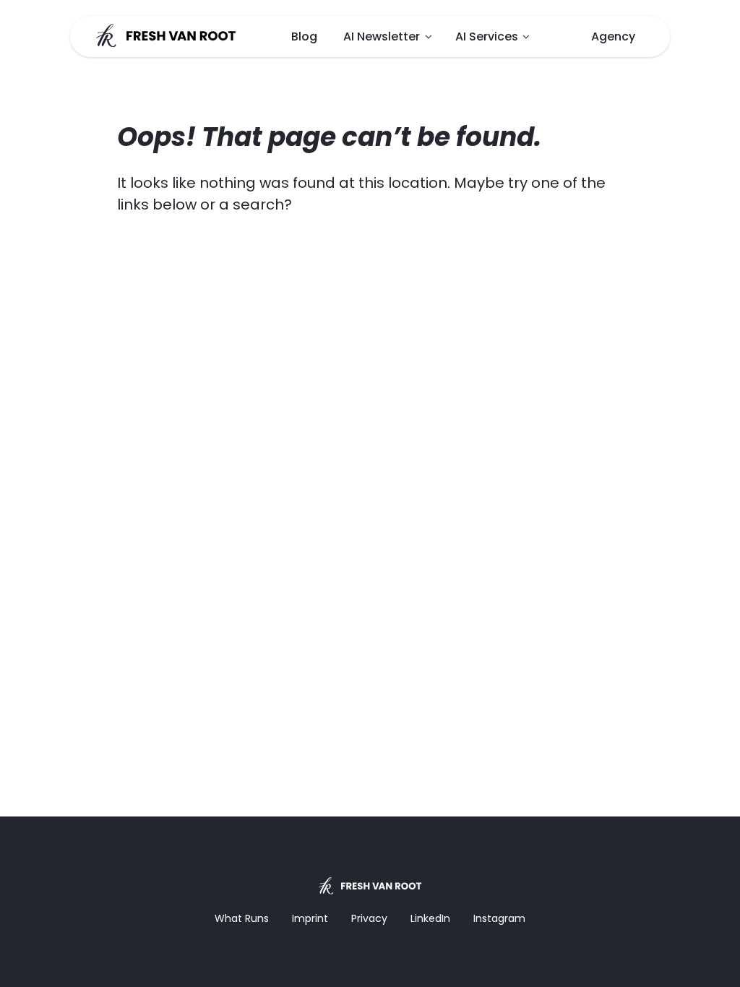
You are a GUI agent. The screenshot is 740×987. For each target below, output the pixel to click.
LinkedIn (430, 918)
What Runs (242, 918)
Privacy (369, 918)
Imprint (310, 918)
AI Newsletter (381, 36)
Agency (613, 36)
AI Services (486, 36)
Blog (304, 36)
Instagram (499, 918)
